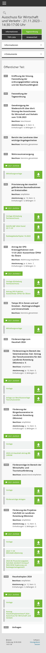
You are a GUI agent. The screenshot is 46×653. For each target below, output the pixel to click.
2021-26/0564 (13, 320)
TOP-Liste (12, 37)
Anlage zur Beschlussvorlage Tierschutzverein (18, 399)
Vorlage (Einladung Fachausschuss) (14, 217)
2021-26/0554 (13, 208)
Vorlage (9, 389)
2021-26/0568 (13, 534)
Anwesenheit (31, 37)
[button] (38, 175)
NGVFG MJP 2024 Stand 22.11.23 (15, 227)
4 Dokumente (10, 54)
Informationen (12, 31)
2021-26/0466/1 (14, 273)
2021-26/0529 (13, 436)
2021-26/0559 (13, 482)
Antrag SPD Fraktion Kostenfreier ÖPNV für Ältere (18, 293)
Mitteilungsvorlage (14, 174)
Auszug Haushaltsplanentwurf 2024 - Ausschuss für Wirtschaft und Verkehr (18, 615)
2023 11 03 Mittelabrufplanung (14, 552)
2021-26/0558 (13, 166)
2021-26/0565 (13, 594)
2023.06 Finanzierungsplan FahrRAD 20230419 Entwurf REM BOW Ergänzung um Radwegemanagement (17, 564)
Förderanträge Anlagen (15, 499)
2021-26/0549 (13, 380)
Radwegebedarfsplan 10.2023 (18, 236)
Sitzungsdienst (35, 643)
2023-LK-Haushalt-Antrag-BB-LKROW (18, 454)
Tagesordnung (32, 31)
